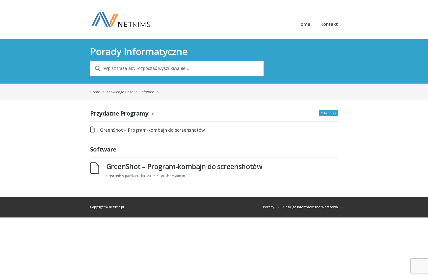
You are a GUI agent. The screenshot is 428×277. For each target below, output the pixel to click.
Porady (268, 207)
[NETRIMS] (121, 19)
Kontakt (329, 24)
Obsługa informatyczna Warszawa (310, 207)
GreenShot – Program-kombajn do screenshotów (152, 130)
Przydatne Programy (121, 113)
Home (303, 24)
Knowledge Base (119, 92)
